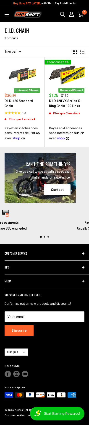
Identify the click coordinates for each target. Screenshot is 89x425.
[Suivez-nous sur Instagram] (16, 374)
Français (12, 351)
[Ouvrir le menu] (7, 14)
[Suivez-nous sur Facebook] (8, 374)
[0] (81, 14)
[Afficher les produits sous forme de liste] (82, 52)
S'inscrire (19, 330)
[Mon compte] (71, 14)
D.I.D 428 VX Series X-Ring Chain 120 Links (65, 103)
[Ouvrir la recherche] (62, 14)
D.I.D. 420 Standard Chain (19, 103)
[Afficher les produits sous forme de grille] (75, 52)
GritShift (20, 410)
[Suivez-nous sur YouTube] (25, 374)
